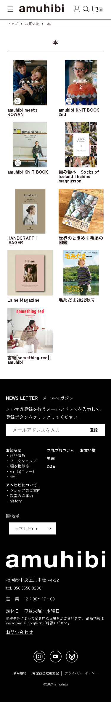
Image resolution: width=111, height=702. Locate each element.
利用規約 (20, 673)
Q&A (51, 466)
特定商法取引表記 (45, 673)
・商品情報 (15, 455)
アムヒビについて (21, 485)
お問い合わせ (19, 632)
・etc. (11, 476)
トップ (12, 23)
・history (14, 501)
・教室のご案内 (19, 495)
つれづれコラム (60, 450)
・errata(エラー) (20, 471)
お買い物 (32, 23)
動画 (50, 458)
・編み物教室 (17, 466)
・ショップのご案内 (23, 490)
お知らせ (14, 450)
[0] (95, 10)
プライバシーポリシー (81, 673)
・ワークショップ (21, 460)
